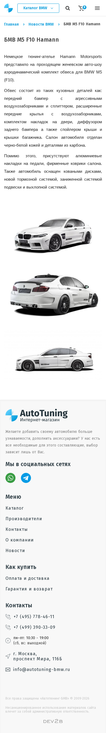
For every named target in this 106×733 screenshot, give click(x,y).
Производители (23, 518)
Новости (15, 550)
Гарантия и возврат (29, 589)
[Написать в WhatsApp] (10, 478)
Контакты (16, 529)
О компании (19, 540)
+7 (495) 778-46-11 (34, 616)
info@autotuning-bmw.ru (41, 669)
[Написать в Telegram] (26, 478)
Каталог (14, 508)
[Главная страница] (8, 8)
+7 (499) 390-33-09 (34, 627)
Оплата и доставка (27, 578)
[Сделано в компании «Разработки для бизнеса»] (53, 721)
